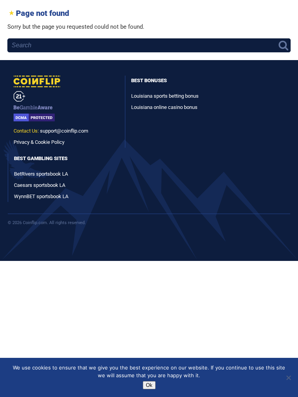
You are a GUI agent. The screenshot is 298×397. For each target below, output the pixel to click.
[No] (288, 377)
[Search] (281, 45)
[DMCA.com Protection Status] (65, 117)
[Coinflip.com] (65, 81)
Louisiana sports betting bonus (165, 96)
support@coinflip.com (64, 131)
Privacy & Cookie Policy (39, 142)
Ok (149, 385)
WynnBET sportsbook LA (41, 196)
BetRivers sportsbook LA (41, 174)
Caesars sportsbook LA (39, 185)
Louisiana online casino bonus (164, 107)
